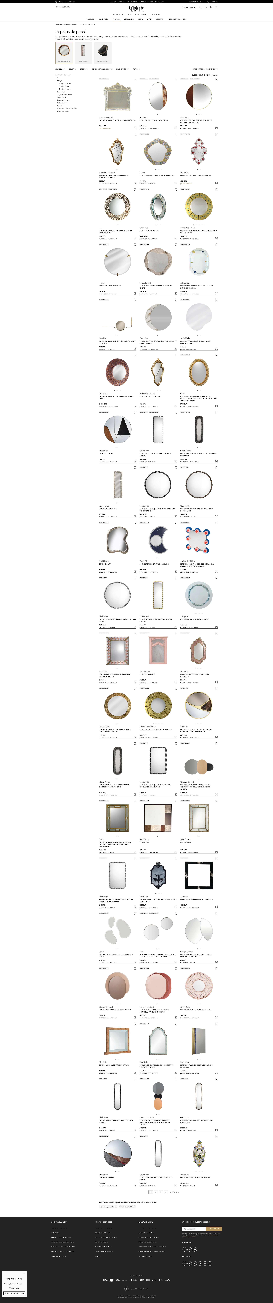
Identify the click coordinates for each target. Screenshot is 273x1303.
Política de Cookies (146, 1233)
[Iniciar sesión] (206, 7)
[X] (210, 1263)
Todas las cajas (62, 103)
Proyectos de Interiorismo (106, 1237)
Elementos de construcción (67, 108)
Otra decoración (63, 111)
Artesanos (155, 15)
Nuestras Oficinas (58, 1256)
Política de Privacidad (148, 1228)
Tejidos (59, 106)
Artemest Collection (177, 19)
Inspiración (118, 15)
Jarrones (60, 78)
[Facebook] (190, 1263)
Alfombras (129, 19)
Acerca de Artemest (196, 2)
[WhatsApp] (190, 1249)
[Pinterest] (205, 1263)
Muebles (90, 19)
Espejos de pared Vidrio (127, 1206)
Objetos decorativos (64, 94)
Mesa (140, 19)
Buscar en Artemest (189, 7)
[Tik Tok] (195, 1263)
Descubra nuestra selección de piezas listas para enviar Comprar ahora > (136, 2)
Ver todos (215, 75)
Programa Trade (62, 7)
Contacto (214, 2)
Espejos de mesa (64, 89)
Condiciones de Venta (147, 1242)
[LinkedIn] (200, 1263)
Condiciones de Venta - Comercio (152, 1247)
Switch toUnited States (14, 1293)
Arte (149, 19)
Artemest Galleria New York (62, 1242)
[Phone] (184, 1249)
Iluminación (104, 19)
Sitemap (98, 1256)
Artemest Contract (102, 1233)
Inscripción (214, 1229)
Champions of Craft (137, 15)
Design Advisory (101, 1242)
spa (71, 2)
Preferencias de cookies (148, 1237)
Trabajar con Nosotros (61, 1237)
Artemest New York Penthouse (63, 1247)
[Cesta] (216, 7)
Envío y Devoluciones (104, 1251)
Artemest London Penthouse (62, 1251)
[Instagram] (184, 1263)
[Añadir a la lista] (135, 79)
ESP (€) (60, 2)
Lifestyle (159, 19)
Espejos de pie (64, 86)
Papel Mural (61, 97)
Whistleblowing (145, 1256)
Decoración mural (63, 100)
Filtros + (136, 69)
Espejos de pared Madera (108, 1206)
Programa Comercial (103, 1228)
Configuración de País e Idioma (151, 1251)
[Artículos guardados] (211, 7)
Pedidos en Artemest (103, 1247)
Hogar (117, 19)
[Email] (195, 1249)
